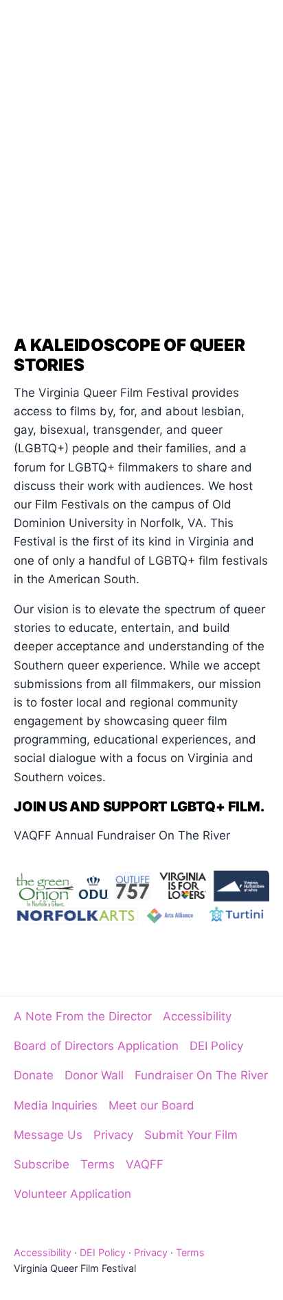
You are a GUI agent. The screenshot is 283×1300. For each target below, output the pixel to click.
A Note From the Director (83, 1016)
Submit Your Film (191, 1135)
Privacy (113, 1135)
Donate (34, 1075)
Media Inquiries (56, 1105)
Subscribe (41, 1164)
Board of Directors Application (96, 1046)
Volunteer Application (72, 1194)
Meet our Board (151, 1105)
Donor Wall (94, 1075)
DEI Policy (216, 1046)
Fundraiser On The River (201, 1075)
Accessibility (197, 1016)
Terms (97, 1164)
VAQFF (144, 1164)
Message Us (48, 1135)
